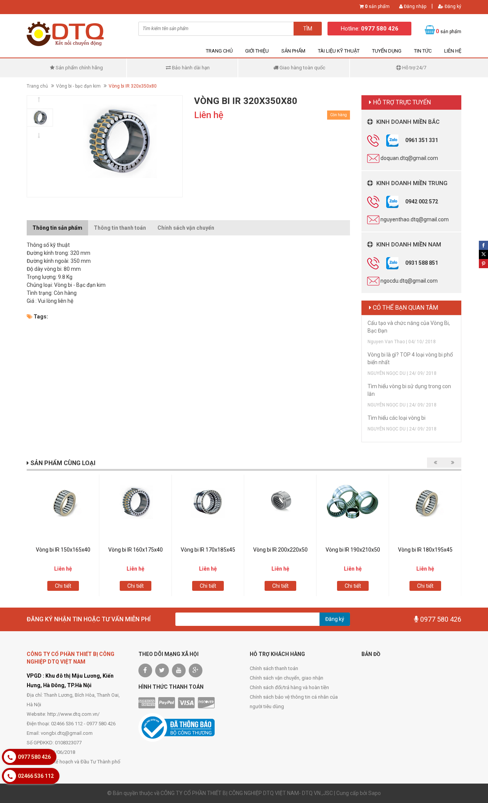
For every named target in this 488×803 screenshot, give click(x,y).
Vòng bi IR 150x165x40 (63, 550)
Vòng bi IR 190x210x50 (353, 550)
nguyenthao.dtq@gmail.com (414, 219)
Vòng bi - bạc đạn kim (78, 86)
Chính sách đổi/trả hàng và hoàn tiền (289, 687)
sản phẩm (377, 6)
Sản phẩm (293, 51)
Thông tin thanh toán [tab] (120, 228)
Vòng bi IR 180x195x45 (425, 550)
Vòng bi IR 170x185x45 (208, 550)
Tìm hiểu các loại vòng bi (396, 418)
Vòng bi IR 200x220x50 (280, 550)
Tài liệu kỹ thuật (339, 51)
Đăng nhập (414, 6)
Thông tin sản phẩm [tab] (57, 228)
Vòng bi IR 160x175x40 (135, 550)
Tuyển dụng (386, 51)
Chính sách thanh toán (274, 668)
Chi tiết (63, 586)
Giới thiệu (257, 51)
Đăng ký (452, 6)
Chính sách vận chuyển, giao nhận (286, 678)
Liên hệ (452, 51)
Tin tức (423, 51)
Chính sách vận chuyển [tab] (185, 228)
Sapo (374, 793)
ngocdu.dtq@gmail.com (409, 280)
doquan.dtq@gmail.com (409, 158)
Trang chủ (219, 51)
